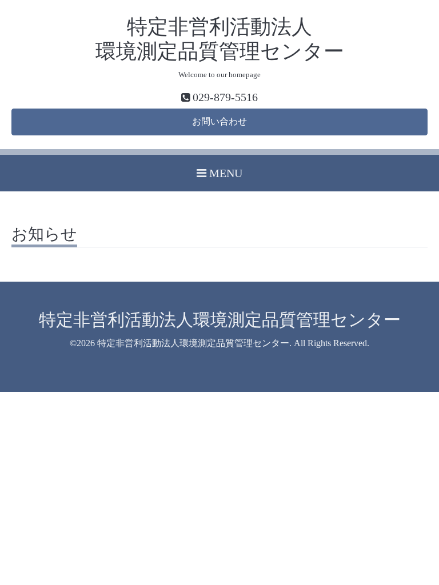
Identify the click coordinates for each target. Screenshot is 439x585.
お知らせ (44, 234)
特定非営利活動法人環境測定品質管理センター (220, 319)
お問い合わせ (219, 121)
